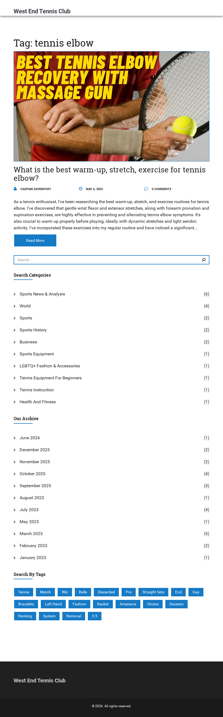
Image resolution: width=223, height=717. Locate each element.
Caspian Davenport (35, 189)
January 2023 (33, 557)
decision (176, 604)
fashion (79, 604)
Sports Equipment (37, 353)
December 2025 (35, 449)
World (25, 306)
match (45, 592)
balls (83, 592)
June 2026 (30, 437)
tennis (23, 592)
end (178, 592)
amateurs (128, 604)
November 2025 (35, 461)
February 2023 (33, 545)
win (65, 592)
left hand (53, 604)
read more (35, 240)
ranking (25, 616)
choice (153, 604)
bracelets (26, 604)
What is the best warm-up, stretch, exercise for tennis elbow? (110, 173)
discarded (106, 592)
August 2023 (32, 497)
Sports (26, 318)
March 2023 (31, 533)
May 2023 (29, 521)
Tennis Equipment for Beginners (51, 377)
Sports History (33, 329)
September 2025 (35, 485)
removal (73, 616)
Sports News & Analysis (42, 294)
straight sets (153, 592)
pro (129, 592)
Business (28, 341)
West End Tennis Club (42, 11)
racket (103, 604)
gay (196, 592)
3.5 (94, 616)
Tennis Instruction (37, 389)
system (49, 616)
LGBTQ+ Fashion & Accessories (50, 365)
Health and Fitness (38, 401)
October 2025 (32, 473)
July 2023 (29, 509)
